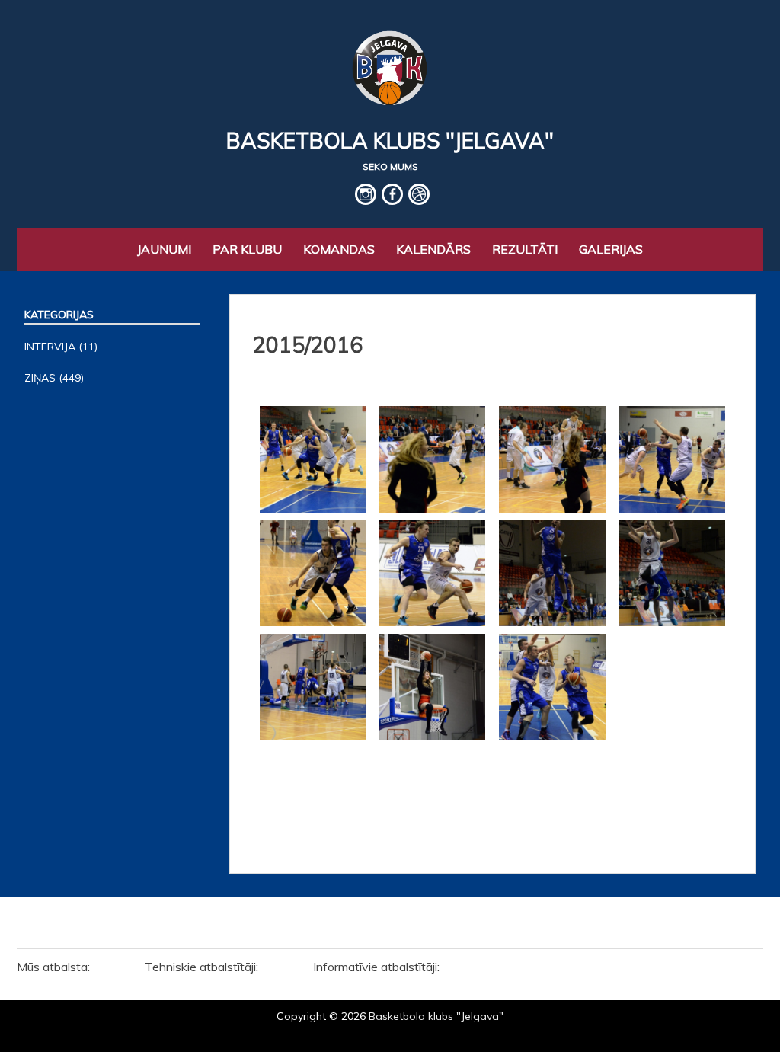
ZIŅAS (40, 378)
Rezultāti (525, 249)
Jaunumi (164, 249)
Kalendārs (433, 249)
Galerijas (611, 249)
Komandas (339, 249)
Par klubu (247, 249)
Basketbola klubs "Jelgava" (390, 140)
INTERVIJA (49, 346)
